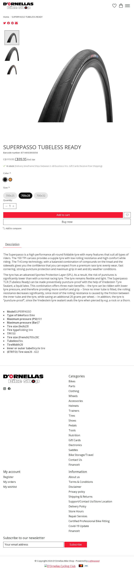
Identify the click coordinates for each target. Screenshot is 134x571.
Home (6, 16)
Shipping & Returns (80, 496)
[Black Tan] (10, 179)
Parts (72, 386)
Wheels (73, 396)
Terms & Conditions (81, 482)
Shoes (72, 420)
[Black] (5, 179)
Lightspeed (94, 560)
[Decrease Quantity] (6, 206)
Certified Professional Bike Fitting (89, 521)
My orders (9, 482)
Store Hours (76, 511)
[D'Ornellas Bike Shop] (18, 5)
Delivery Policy (77, 506)
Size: (6, 187)
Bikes (72, 381)
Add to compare (13, 228)
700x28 (25, 195)
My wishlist (10, 487)
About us (74, 477)
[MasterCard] (81, 566)
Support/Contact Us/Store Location (90, 501)
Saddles (73, 450)
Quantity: (7, 200)
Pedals (73, 425)
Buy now (67, 222)
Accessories (76, 401)
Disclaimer (75, 487)
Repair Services (78, 516)
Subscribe (76, 544)
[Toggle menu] (127, 5)
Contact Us (75, 460)
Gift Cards (75, 440)
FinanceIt (74, 464)
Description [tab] (12, 244)
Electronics (75, 445)
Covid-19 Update (79, 526)
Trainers (74, 411)
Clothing (74, 391)
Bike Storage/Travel (81, 455)
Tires (72, 415)
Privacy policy (77, 491)
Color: (7, 173)
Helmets (74, 406)
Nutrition (74, 435)
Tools (72, 430)
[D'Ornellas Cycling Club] (59, 566)
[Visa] (86, 566)
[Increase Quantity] (13, 206)
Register (8, 477)
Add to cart (63, 215)
